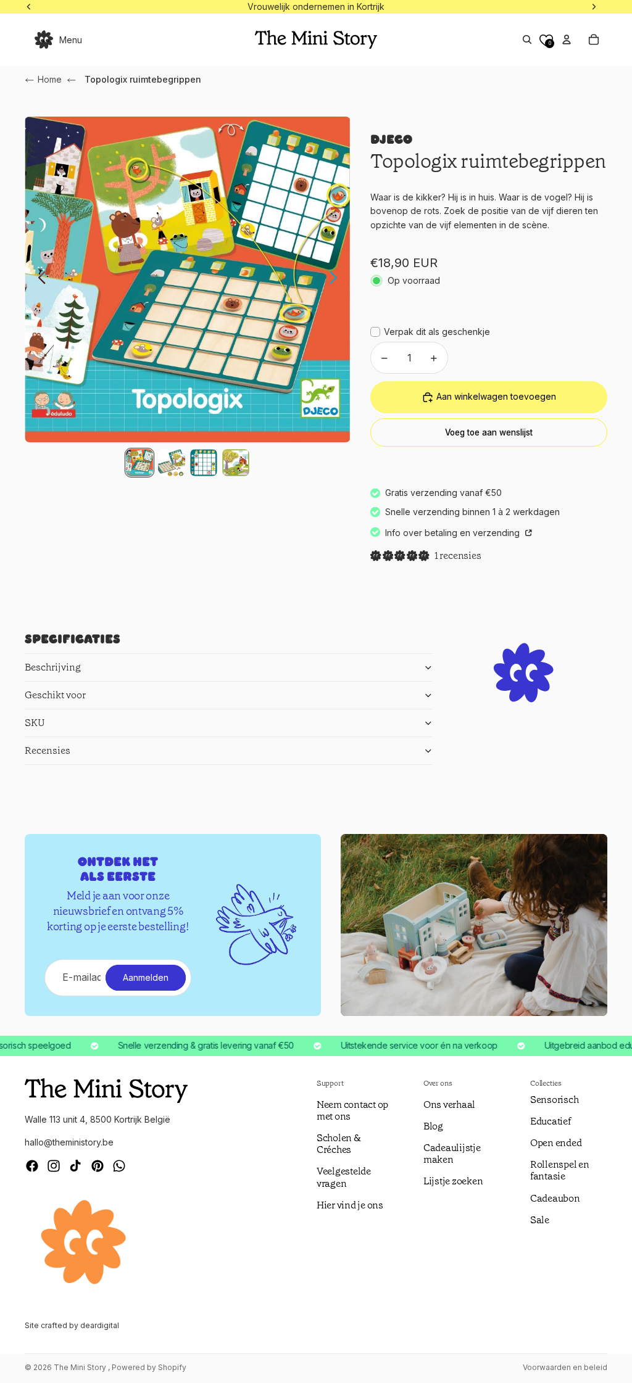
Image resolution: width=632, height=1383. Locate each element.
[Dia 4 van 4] (235, 462)
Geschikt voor (55, 694)
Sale (539, 1219)
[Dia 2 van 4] (171, 462)
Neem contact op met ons (352, 1110)
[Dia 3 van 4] (203, 462)
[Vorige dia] (38, 279)
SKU (35, 722)
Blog (433, 1126)
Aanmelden (145, 977)
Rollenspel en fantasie (559, 1170)
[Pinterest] (97, 1165)
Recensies (47, 750)
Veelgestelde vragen (344, 1177)
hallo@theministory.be (69, 1142)
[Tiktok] (75, 1165)
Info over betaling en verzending (453, 532)
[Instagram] (53, 1165)
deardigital (99, 1325)
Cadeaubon (555, 1198)
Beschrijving (53, 667)
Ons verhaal (449, 1104)
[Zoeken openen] (527, 39)
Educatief (550, 1121)
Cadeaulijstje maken (452, 1153)
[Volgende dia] (337, 279)
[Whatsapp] (119, 1165)
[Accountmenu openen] (566, 39)
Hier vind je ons (350, 1205)
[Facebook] (32, 1165)
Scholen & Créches (339, 1143)
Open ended (556, 1142)
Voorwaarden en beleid (565, 1367)
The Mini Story (81, 1367)
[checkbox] (430, 332)
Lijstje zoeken (453, 1181)
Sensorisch (554, 1099)
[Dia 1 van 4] (139, 462)
